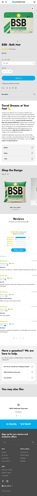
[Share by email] (15, 88)
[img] (3, 261)
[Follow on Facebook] (3, 481)
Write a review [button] (18, 250)
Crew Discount (24, 452)
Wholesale (23, 458)
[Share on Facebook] (7, 88)
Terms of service (6, 461)
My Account (5, 455)
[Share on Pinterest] (12, 88)
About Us (4, 452)
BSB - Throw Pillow (15, 207)
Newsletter (23, 461)
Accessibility (5, 475)
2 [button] (16, 338)
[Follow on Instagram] (7, 481)
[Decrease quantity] (4, 71)
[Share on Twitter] (9, 88)
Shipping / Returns (6, 472)
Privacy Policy (5, 458)
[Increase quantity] (10, 71)
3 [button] (19, 338)
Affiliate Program (24, 455)
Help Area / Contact (7, 470)
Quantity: (4, 68)
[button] (5, 49)
